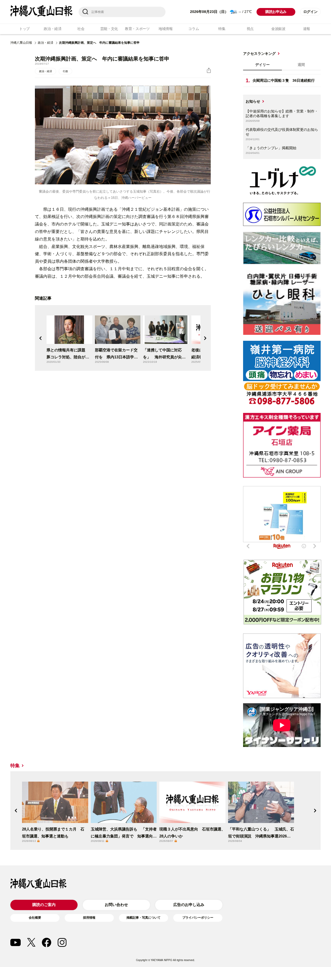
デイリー (262, 65)
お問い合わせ (116, 904)
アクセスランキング (259, 53)
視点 (250, 29)
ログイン (310, 12)
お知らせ (253, 101)
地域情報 (166, 29)
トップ (24, 29)
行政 (65, 71)
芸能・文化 (109, 29)
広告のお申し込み (188, 904)
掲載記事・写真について (143, 917)
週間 (301, 65)
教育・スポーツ (137, 29)
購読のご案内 (44, 904)
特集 (221, 29)
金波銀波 (278, 29)
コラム (193, 29)
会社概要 (35, 917)
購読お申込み (276, 12)
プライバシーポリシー (197, 917)
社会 (80, 29)
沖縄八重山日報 (21, 42)
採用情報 (89, 917)
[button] (40, 338)
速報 (306, 29)
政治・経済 (53, 29)
